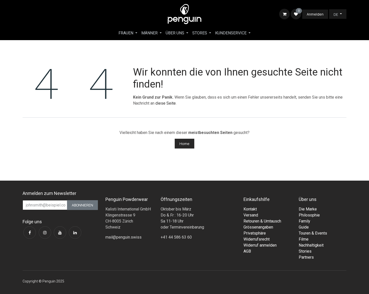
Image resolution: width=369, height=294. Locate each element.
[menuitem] (127, 33)
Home (184, 143)
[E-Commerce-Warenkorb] (284, 14)
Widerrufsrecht (256, 239)
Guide (304, 227)
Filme (304, 239)
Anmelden (315, 14)
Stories (305, 251)
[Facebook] (29, 232)
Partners (306, 257)
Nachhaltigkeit (311, 245)
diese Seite (165, 103)
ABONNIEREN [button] (82, 205)
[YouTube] (60, 232)
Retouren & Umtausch (262, 221)
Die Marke (308, 209)
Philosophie (309, 215)
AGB (247, 251)
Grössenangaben (258, 227)
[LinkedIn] (75, 232)
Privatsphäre (254, 233)
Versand (250, 215)
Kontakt (250, 209)
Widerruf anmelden (260, 245)
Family (304, 221)
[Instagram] (45, 232)
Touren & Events (313, 233)
